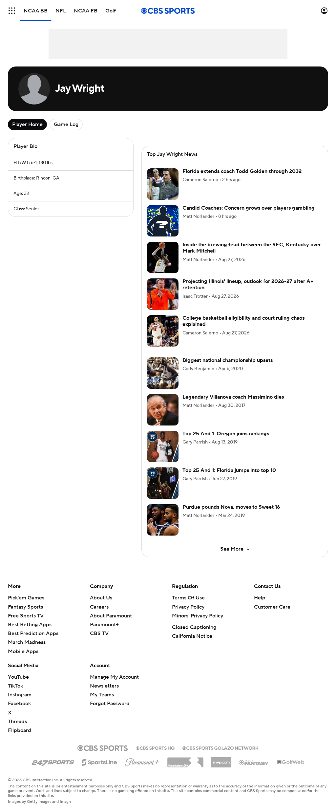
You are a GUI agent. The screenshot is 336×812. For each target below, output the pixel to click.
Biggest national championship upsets (227, 360)
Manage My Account (114, 677)
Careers (99, 607)
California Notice (192, 636)
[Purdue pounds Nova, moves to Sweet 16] (162, 520)
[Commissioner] (185, 760)
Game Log (66, 124)
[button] (12, 10)
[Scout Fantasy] (254, 762)
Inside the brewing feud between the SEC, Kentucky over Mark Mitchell (251, 247)
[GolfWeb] (290, 762)
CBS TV (99, 633)
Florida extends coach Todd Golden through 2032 (242, 171)
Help (259, 598)
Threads (17, 721)
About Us (101, 598)
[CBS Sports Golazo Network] (220, 747)
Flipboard (19, 730)
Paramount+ (104, 624)
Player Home (27, 124)
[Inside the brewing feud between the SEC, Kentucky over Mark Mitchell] (162, 257)
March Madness (27, 642)
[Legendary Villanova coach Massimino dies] (162, 409)
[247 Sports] (53, 761)
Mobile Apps (23, 651)
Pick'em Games (26, 598)
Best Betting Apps (30, 624)
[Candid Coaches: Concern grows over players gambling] (162, 220)
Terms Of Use (188, 598)
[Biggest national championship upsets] (162, 373)
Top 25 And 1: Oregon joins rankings (225, 433)
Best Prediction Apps (33, 633)
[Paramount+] (142, 761)
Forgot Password (110, 703)
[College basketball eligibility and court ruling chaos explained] (162, 331)
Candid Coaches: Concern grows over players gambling (248, 208)
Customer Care (272, 607)
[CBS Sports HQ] (155, 747)
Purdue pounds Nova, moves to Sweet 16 (231, 507)
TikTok (15, 686)
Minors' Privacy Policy (197, 616)
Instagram (20, 694)
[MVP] (221, 760)
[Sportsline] (99, 761)
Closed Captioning (194, 627)
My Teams (102, 694)
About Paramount (111, 616)
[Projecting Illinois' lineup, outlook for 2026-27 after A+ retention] (162, 294)
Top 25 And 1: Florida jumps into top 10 (229, 470)
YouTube (18, 677)
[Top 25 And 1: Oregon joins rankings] (162, 446)
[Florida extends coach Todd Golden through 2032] (162, 184)
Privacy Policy (188, 607)
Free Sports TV (26, 616)
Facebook (19, 703)
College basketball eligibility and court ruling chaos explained (243, 321)
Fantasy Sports (25, 607)
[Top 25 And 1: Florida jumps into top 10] (162, 483)
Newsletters (104, 686)
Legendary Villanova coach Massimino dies (233, 397)
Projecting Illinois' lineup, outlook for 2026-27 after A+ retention (248, 284)
